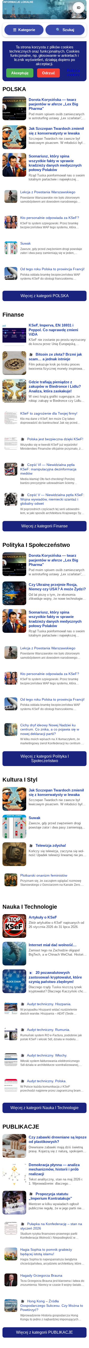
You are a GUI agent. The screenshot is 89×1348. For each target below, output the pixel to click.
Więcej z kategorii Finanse (44, 526)
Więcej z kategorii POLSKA (45, 296)
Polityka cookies (73, 72)
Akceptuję (19, 73)
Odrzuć (48, 73)
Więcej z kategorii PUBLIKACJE (44, 1332)
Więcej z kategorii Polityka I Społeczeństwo (45, 758)
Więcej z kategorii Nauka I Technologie (44, 1108)
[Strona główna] (44, 9)
